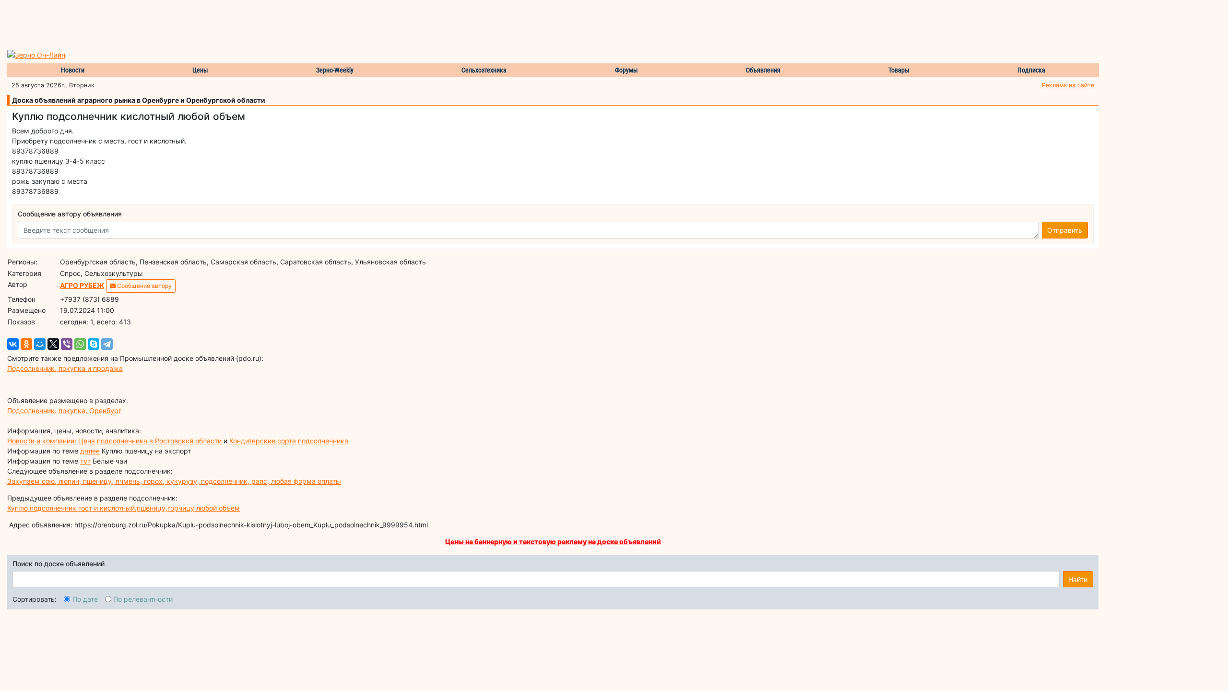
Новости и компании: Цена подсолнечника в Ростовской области (114, 441)
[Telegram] (107, 344)
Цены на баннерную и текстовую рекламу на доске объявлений (553, 541)
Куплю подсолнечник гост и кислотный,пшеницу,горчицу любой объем (123, 508)
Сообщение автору (144, 285)
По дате (85, 599)
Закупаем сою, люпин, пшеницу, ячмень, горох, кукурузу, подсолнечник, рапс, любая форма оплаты (174, 481)
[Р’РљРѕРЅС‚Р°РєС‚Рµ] (13, 344)
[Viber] (66, 344)
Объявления (763, 70)
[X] (53, 344)
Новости (72, 70)
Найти (1077, 579)
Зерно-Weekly (335, 70)
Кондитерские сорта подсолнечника (288, 441)
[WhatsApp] (80, 344)
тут (85, 461)
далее (90, 451)
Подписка (1031, 70)
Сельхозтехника (484, 70)
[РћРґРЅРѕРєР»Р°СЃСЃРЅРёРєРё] (26, 344)
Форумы (626, 70)
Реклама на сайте (1068, 85)
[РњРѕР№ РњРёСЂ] (40, 344)
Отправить (1064, 230)
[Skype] (93, 344)
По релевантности (143, 599)
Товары (898, 70)
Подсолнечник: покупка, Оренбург (64, 410)
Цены (200, 70)
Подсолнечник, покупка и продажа (65, 368)
